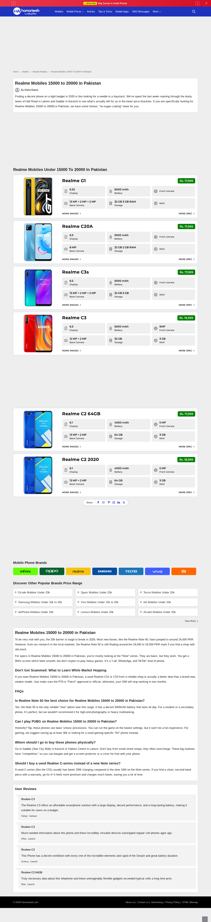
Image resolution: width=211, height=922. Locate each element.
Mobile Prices (74, 11)
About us (130, 902)
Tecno (131, 571)
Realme (78, 571)
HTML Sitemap (190, 902)
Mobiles (59, 11)
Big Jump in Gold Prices (107, 3)
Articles (91, 11)
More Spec (186, 213)
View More (190, 621)
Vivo (157, 571)
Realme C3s (75, 272)
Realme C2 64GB (81, 413)
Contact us (143, 902)
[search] (194, 12)
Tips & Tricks (105, 11)
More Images (70, 213)
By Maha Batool (29, 89)
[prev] (13, 3)
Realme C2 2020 (80, 459)
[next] (197, 3)
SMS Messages (141, 11)
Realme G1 (74, 180)
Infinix (25, 571)
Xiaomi (183, 571)
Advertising (157, 902)
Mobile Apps (122, 11)
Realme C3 (74, 317)
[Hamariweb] (26, 11)
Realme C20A (77, 226)
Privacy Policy (172, 902)
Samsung (104, 571)
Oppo (52, 571)
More (155, 11)
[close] (206, 3)
